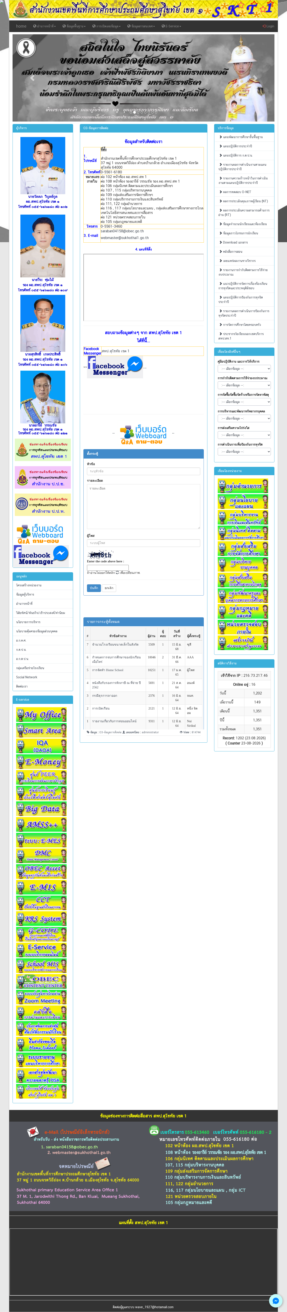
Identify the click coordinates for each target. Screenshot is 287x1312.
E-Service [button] (172, 26)
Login (270, 26)
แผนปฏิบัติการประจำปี (237, 146)
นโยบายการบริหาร (28, 622)
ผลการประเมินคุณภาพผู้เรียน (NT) (245, 201)
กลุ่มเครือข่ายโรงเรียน (30, 668)
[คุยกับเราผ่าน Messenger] (276, 1301)
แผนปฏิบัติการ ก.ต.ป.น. (237, 155)
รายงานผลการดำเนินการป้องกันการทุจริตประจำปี (243, 313)
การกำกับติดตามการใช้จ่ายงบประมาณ (242, 378)
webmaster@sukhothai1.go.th (125, 238)
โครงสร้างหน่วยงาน (28, 585)
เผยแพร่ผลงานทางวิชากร (239, 261)
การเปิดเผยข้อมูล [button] (107, 26)
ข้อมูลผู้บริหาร (25, 594)
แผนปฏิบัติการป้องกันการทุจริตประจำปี (240, 300)
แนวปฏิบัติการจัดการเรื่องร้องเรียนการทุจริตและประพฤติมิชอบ (242, 286)
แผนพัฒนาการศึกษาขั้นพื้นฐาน (242, 137)
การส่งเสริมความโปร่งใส (233, 428)
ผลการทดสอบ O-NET (236, 192)
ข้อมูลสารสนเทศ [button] (141, 26)
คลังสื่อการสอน (232, 251)
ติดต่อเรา (22, 686)
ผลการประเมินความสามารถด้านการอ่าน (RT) (244, 213)
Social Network (26, 677)
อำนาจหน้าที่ (24, 603)
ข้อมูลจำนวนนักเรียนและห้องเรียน (244, 224)
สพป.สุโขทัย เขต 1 (116, 351)
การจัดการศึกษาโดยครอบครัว (241, 324)
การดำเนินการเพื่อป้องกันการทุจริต (240, 444)
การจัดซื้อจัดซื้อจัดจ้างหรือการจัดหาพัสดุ (243, 394)
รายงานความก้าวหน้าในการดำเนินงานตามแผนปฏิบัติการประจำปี (243, 180)
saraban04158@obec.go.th (122, 231)
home (21, 26)
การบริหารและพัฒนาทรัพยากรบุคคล (241, 411)
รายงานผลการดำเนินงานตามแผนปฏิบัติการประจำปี (242, 167)
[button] (32, 78)
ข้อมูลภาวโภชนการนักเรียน (240, 233)
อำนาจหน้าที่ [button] (45, 26)
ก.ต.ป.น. (21, 649)
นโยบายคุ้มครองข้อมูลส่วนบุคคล (36, 631)
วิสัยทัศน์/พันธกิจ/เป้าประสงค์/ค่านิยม (40, 613)
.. (173, 431)
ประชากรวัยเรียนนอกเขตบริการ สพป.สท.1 (241, 336)
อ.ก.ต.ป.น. (22, 659)
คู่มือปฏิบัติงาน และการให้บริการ (238, 361)
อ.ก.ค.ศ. (21, 640)
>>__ (115, 367)
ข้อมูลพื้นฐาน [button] (74, 26)
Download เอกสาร (235, 242)
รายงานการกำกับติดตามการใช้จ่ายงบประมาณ (243, 272)
